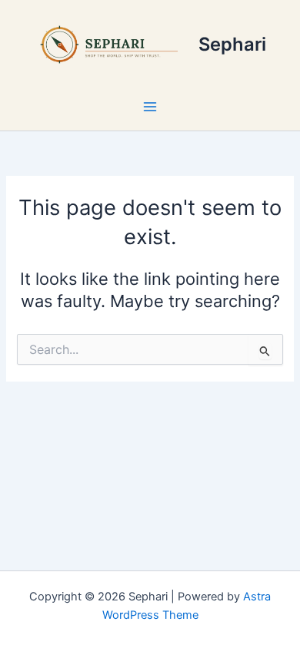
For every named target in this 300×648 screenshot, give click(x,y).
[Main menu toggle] (150, 107)
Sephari (232, 44)
